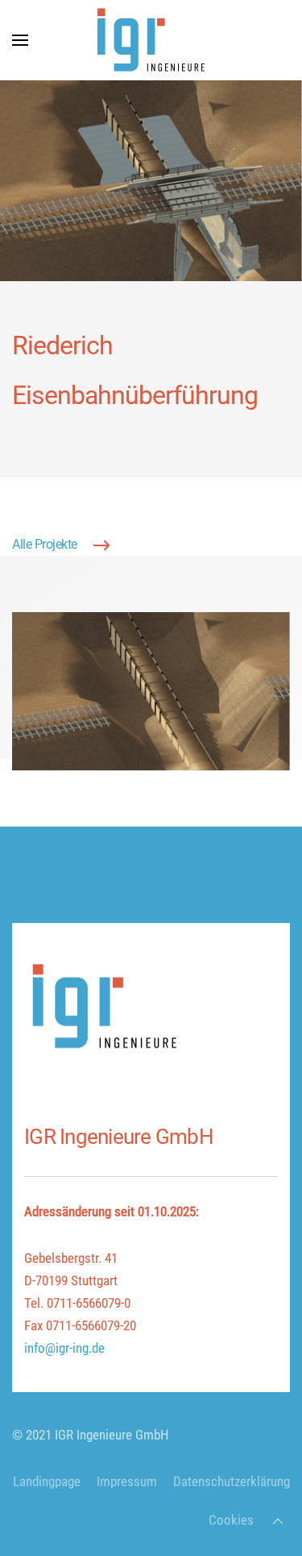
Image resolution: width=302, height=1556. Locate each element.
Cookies (231, 1520)
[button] (20, 40)
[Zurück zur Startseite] (151, 40)
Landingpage (47, 1481)
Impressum (127, 1481)
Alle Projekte (44, 544)
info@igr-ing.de (64, 1348)
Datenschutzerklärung (231, 1481)
